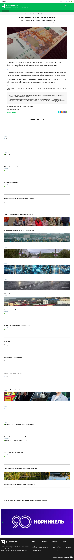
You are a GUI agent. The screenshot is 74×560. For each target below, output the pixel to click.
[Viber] (65, 112)
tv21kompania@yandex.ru (56, 550)
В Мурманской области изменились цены (47, 13)
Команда (64, 541)
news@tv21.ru (67, 550)
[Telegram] (63, 112)
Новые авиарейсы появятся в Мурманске (23, 106)
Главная (22, 13)
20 (38, 13)
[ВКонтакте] (60, 112)
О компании (54, 541)
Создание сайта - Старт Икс (68, 557)
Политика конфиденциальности (58, 557)
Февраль (34, 13)
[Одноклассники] (62, 112)
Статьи (43, 542)
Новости (26, 13)
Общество (14, 112)
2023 (30, 13)
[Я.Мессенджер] (58, 112)
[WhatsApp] (66, 112)
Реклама (33, 542)
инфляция (9, 112)
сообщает (53, 101)
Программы (44, 541)
